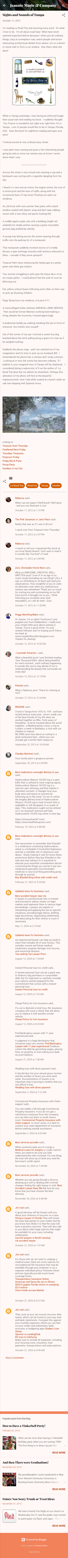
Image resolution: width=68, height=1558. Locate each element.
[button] (63, 15)
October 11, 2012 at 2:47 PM (29, 534)
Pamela (19, 685)
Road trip (32, 485)
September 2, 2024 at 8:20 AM (30, 1133)
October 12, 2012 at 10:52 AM (30, 643)
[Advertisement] (34, 1384)
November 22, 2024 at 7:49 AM (31, 1166)
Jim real (19, 1207)
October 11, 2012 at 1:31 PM (29, 510)
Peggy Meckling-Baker (26, 614)
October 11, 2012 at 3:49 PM (29, 558)
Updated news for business (29, 891)
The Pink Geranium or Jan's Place (32, 519)
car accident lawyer (25, 1240)
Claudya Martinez (24, 753)
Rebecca (19, 498)
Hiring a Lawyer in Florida (28, 1218)
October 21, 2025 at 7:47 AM (30, 1245)
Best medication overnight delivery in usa (37, 772)
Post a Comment (15, 1357)
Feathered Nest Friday (14, 449)
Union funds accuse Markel (29, 1290)
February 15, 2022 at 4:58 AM (30, 826)
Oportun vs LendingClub (27, 1334)
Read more (58, 1452)
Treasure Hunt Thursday (15, 445)
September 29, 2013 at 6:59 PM (31, 763)
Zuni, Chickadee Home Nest (30, 567)
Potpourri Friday (11, 457)
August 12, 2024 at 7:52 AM (29, 994)
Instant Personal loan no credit (31, 989)
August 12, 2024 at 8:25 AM (29, 1024)
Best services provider (27, 1142)
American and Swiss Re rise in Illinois (35, 1281)
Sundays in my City (12, 468)
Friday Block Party (12, 461)
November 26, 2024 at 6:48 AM (31, 1198)
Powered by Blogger (36, 1539)
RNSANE (20, 707)
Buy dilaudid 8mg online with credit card (36, 877)
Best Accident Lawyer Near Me (38, 1187)
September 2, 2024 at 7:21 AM (30, 1092)
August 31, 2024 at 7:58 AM (29, 1059)
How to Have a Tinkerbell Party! (24, 1426)
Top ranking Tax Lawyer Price (30, 954)
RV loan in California (26, 1337)
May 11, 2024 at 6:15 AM (28, 926)
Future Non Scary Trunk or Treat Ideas (29, 1499)
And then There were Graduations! (26, 1462)
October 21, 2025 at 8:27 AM (30, 1300)
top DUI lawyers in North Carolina (32, 1237)
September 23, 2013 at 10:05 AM (32, 744)
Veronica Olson (41, 1546)
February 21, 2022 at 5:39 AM (30, 882)
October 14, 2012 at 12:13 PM (30, 676)
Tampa (44, 485)
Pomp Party (9, 464)
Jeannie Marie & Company (33, 5)
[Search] (63, 6)
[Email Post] (11, 479)
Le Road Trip (16, 485)
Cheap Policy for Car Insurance (31, 1019)
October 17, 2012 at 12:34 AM (30, 697)
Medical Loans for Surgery (29, 1150)
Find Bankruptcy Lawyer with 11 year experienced (38, 1045)
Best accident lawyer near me (30, 896)
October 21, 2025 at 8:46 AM (30, 1350)
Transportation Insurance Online (32, 1279)
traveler (56, 485)
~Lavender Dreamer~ (26, 653)
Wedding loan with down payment (32, 1087)
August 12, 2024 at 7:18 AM (29, 958)
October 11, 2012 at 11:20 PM (30, 605)
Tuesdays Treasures (13, 453)
